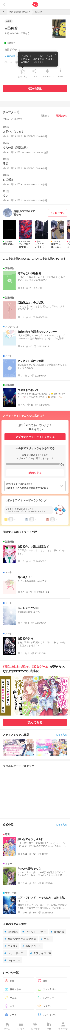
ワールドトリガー (34, 931)
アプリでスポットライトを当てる (35, 437)
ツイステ (11, 946)
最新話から (61, 115)
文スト (46, 939)
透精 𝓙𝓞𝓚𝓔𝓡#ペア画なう (17, 33)
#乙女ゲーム (40, 666)
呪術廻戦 (57, 931)
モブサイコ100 (40, 953)
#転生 (7, 666)
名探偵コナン (31, 946)
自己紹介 (10, 56)
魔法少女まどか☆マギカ (20, 939)
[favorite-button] (23, 71)
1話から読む (35, 88)
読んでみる (35, 722)
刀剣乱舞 (11, 931)
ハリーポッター (15, 953)
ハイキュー (12, 960)
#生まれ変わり (21, 666)
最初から (45, 115)
